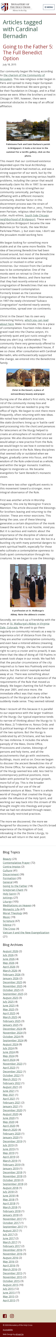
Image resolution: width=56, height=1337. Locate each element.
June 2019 (9, 1149)
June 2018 (9, 1195)
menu (49, 7)
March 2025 (10, 1017)
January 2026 (11, 978)
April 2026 (9, 966)
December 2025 (12, 982)
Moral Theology (12, 913)
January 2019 (11, 1168)
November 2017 (12, 1219)
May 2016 (8, 1261)
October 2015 (11, 1281)
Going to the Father (15, 886)
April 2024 (9, 1060)
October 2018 (11, 1180)
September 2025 (13, 994)
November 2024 (12, 1032)
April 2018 (9, 1203)
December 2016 (12, 1250)
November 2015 (12, 1277)
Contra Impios (12, 866)
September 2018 (13, 1184)
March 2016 (10, 1269)
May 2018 (8, 1199)
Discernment (11, 874)
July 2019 (8, 1145)
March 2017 (10, 1242)
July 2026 (8, 955)
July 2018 (8, 1191)
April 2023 (9, 1067)
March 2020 (10, 1129)
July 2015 (8, 1288)
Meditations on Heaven (17, 905)
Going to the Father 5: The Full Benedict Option (28, 52)
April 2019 (9, 1157)
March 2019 (10, 1160)
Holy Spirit (9, 893)
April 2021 (9, 1098)
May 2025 (8, 1009)
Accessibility (8, 1330)
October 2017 (11, 1222)
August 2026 (10, 951)
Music (6, 917)
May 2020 (8, 1122)
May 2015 (8, 1296)
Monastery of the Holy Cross (16, 7)
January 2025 (11, 1025)
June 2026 (9, 959)
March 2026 (10, 970)
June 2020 (9, 1118)
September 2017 (13, 1226)
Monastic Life (11, 909)
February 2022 (12, 1083)
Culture (7, 870)
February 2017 (12, 1246)
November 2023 (12, 1063)
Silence (7, 924)
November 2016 (12, 1254)
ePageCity (20, 1334)
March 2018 (10, 1207)
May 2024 (8, 1056)
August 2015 (10, 1285)
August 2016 (10, 1257)
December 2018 (12, 1172)
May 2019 (8, 1153)
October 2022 (11, 1075)
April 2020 (9, 1126)
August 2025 (10, 997)
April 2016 (9, 1265)
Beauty (7, 859)
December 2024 (12, 1029)
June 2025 (9, 1005)
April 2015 (9, 1300)
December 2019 (12, 1141)
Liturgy (7, 901)
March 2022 (10, 1079)
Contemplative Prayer (16, 862)
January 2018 (11, 1215)
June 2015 (9, 1292)
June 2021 (9, 1091)
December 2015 (12, 1273)
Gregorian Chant (13, 890)
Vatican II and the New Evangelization (26, 932)
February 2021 (12, 1102)
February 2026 (12, 974)
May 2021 (8, 1094)
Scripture (9, 921)
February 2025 (12, 1021)
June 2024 (9, 1052)
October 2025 (11, 990)
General (7, 882)
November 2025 (12, 986)
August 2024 (10, 1044)
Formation (9, 878)
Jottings (8, 897)
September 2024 (13, 1040)
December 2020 (12, 1110)
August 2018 (10, 1188)
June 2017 (9, 1238)
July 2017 (8, 1234)
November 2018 (12, 1176)
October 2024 (11, 1036)
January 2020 (11, 1137)
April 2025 (9, 1013)
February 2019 (12, 1164)
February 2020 (12, 1133)
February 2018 (12, 1211)
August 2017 (10, 1230)
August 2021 (10, 1087)
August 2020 (10, 1114)
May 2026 (8, 963)
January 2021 (11, 1106)
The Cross (9, 928)
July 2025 (8, 1001)
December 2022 (12, 1071)
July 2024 (8, 1048)
